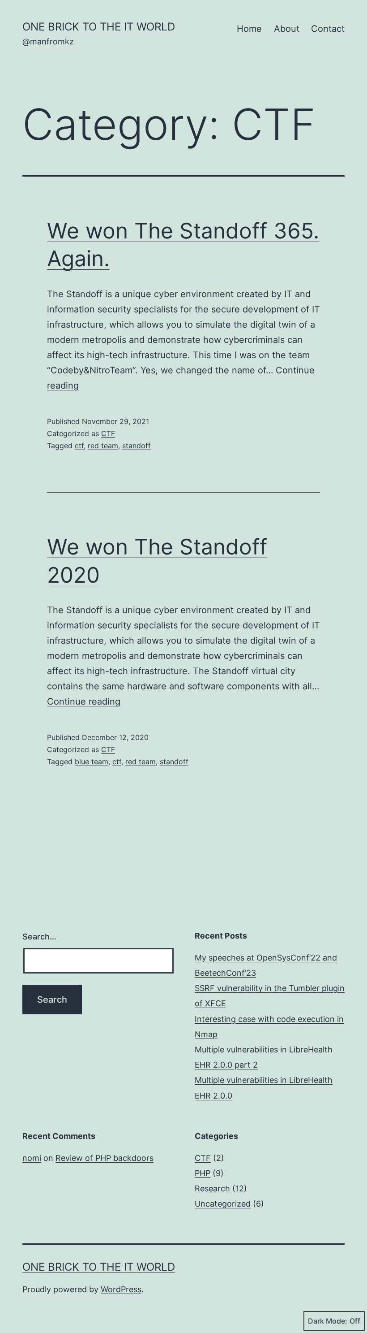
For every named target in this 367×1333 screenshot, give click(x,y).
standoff (136, 445)
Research (212, 1188)
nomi (31, 1158)
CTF (108, 433)
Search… (39, 936)
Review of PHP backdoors (104, 1158)
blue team (91, 761)
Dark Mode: (327, 1320)
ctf (79, 445)
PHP (202, 1173)
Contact (328, 28)
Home (249, 28)
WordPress (121, 1289)
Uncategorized (223, 1203)
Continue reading (83, 701)
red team (103, 445)
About (286, 28)
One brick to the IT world (98, 26)
